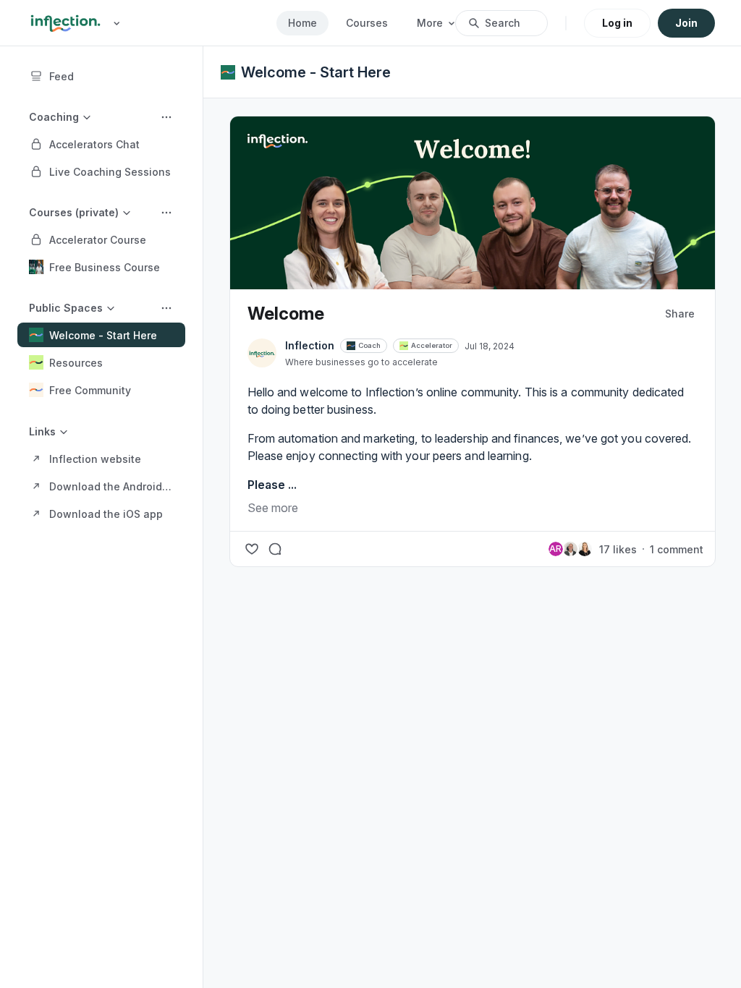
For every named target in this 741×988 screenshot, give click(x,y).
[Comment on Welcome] (275, 549)
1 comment (676, 549)
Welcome (285, 313)
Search (502, 23)
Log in (617, 23)
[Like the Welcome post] (252, 549)
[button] (101, 144)
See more (272, 508)
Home (302, 23)
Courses (367, 23)
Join (686, 23)
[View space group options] (166, 117)
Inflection (309, 345)
